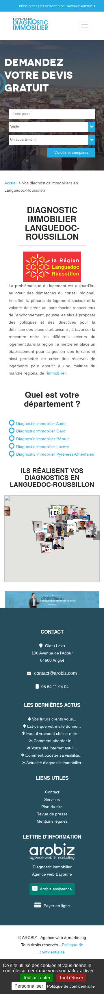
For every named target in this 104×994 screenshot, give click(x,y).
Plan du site (52, 806)
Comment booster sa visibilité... (54, 755)
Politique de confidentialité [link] (71, 986)
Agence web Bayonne (52, 874)
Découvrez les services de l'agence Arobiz (56, 6)
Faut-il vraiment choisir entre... (54, 733)
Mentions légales (52, 821)
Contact (52, 792)
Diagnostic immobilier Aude (41, 423)
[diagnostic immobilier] (30, 28)
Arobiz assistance (55, 889)
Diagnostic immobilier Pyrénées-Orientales (55, 454)
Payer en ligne (56, 905)
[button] (46, 548)
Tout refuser (71, 977)
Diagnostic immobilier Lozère (42, 446)
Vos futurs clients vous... (54, 719)
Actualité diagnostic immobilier (53, 762)
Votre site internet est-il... (54, 748)
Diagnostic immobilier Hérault (43, 439)
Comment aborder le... (54, 740)
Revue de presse (52, 814)
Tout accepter (36, 977)
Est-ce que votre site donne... (54, 726)
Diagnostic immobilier (52, 867)
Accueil (11, 183)
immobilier (56, 373)
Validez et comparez (71, 152)
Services (52, 799)
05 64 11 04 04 (54, 686)
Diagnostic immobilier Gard (41, 431)
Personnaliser (28, 986)
